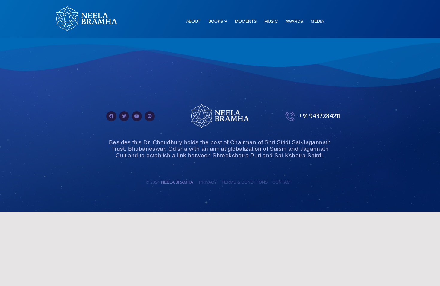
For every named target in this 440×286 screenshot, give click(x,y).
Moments (246, 21)
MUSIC (271, 21)
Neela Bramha (177, 182)
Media (317, 21)
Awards (294, 21)
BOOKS (215, 21)
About (193, 21)
